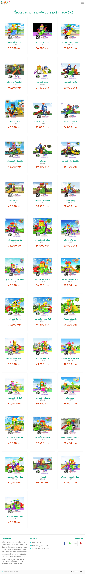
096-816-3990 (37, 542)
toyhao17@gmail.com (40, 546)
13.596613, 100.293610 (40, 549)
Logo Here (6, 2)
